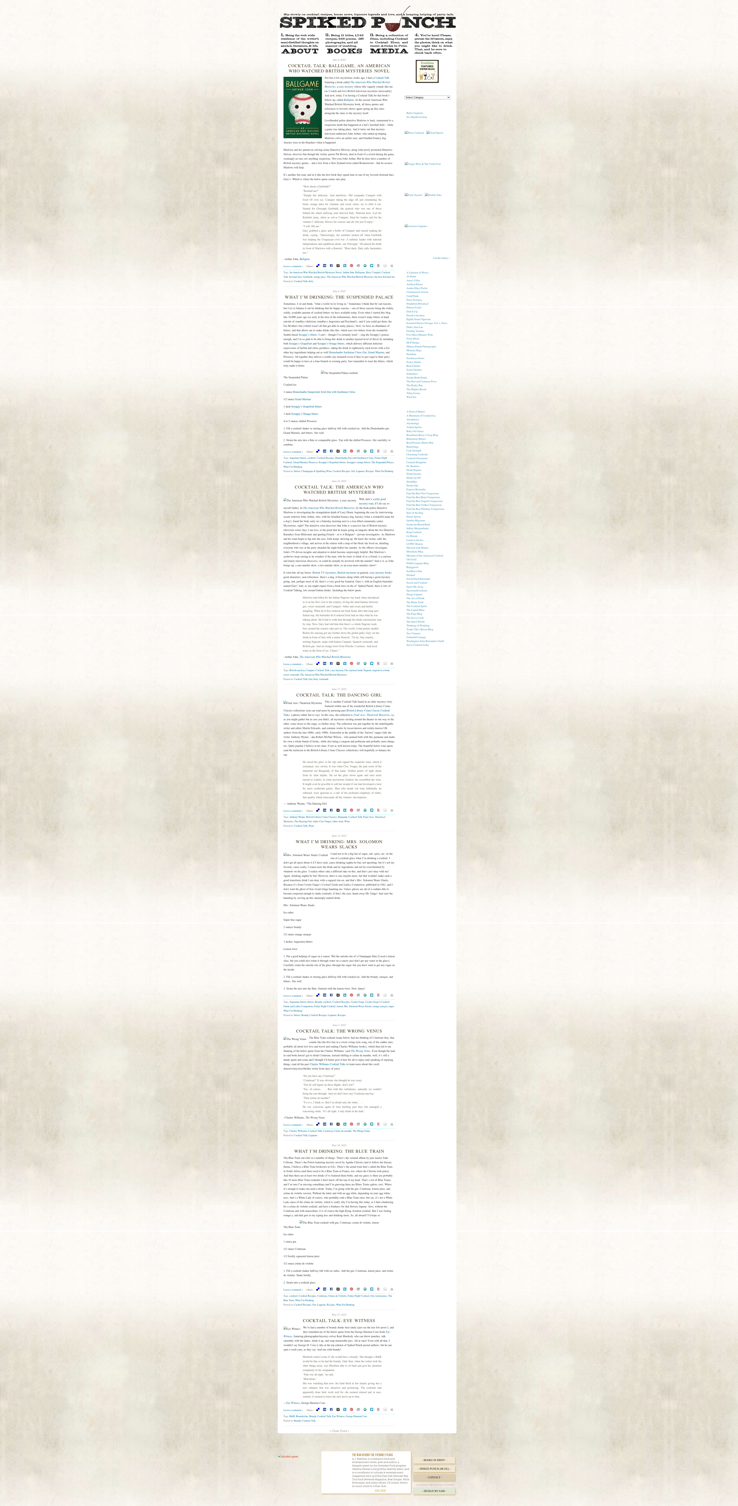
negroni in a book (380, 670)
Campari (376, 272)
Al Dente (411, 276)
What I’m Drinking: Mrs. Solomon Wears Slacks (339, 844)
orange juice (320, 276)
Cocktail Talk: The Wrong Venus (339, 1031)
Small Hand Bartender (418, 578)
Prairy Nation (413, 362)
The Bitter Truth (415, 602)
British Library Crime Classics (321, 817)
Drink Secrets (413, 473)
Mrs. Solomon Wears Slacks (357, 1006)
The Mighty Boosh (416, 389)
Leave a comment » (293, 266)
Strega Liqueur (414, 594)
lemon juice (381, 1295)
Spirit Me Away (414, 586)
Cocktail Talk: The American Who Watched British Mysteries (339, 489)
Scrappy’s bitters (308, 334)
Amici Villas (413, 280)
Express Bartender (416, 489)
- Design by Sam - (434, 1491)
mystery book (355, 670)
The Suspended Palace (382, 462)
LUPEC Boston (414, 544)
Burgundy (342, 817)
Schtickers (412, 373)
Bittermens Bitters (416, 438)
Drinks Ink (412, 485)
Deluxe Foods (413, 307)
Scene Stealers (414, 369)
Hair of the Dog (414, 512)
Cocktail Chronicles (417, 458)
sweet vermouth (291, 674)
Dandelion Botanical (417, 303)
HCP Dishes (412, 342)
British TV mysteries (324, 572)
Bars (368, 272)
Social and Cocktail (416, 582)
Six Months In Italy (416, 117)
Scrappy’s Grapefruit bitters (306, 406)
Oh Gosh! (411, 559)
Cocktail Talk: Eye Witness (339, 1320)
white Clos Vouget (322, 821)
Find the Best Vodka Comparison (424, 505)
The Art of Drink (415, 598)
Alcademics (412, 419)
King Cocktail (413, 532)
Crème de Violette (337, 1295)
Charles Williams (298, 1131)
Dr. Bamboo (412, 466)
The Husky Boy (414, 385)
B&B (292, 1416)
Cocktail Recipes (325, 457)
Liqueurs (360, 471)
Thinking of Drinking (418, 625)
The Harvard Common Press (421, 381)
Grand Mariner (303, 399)
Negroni (367, 670)
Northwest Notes (415, 358)
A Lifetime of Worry (417, 272)
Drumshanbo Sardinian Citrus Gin (348, 352)
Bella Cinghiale (414, 113)
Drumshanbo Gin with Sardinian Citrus (354, 457)
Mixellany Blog (414, 551)
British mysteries (347, 572)
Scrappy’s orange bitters (358, 462)
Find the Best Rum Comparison (423, 497)
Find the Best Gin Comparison (422, 493)
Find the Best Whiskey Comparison (425, 509)
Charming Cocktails (417, 454)
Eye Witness (293, 1403)
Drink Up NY (413, 477)
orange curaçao (380, 1006)
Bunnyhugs (412, 446)
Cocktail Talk (381, 77)
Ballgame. (349, 100)
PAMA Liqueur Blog (417, 563)
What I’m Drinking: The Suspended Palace (339, 297)
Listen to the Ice (414, 540)
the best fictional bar (385, 276)
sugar (391, 1006)
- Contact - (434, 1477)
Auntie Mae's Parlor (417, 288)
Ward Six (411, 397)
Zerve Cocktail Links (417, 645)
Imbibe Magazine (415, 520)
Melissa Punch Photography (421, 346)
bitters (297, 471)
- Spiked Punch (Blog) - (434, 1468)
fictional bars (295, 276)
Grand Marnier (376, 352)
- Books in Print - (434, 1460)
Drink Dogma (413, 470)
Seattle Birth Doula (416, 377)
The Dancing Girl (303, 821)
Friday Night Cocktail (325, 1006)
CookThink (412, 296)
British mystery (297, 670)
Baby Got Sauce (415, 431)
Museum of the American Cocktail (424, 555)
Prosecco (313, 462)
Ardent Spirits (414, 427)
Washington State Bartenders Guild (425, 641)
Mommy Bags (413, 350)
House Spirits (413, 516)
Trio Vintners (413, 633)
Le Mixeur (412, 536)
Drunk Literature (415, 315)
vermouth (323, 679)
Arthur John (348, 272)
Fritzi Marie (412, 338)
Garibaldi (307, 276)
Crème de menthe (343, 1131)
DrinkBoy (411, 481)
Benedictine (302, 1416)
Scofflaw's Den (414, 571)
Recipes (370, 471)
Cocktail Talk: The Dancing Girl (339, 695)
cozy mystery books (380, 572)
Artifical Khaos (414, 284)
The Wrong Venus (360, 1051)
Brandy (318, 1001)
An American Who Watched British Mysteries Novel (315, 272)
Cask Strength (413, 450)
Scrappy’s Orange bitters (330, 343)
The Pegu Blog (414, 613)
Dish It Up (412, 311)
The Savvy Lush (415, 617)
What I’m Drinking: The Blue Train (339, 1151)
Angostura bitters (297, 457)
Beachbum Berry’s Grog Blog (422, 435)
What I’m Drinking (292, 466)
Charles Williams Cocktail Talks (328, 1064)
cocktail (312, 457)
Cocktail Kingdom (416, 462)
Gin (353, 471)
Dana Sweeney (414, 299)
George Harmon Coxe (356, 1416)
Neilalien (411, 354)
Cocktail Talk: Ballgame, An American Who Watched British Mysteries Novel (339, 68)
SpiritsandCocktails (416, 590)
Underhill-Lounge (416, 637)
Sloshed (410, 575)
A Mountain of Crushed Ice (420, 415)
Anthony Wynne (297, 817)
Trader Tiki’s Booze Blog (419, 629)
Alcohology (412, 423)
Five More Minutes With (419, 334)
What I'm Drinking (384, 471)
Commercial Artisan (417, 292)
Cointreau (328, 1131)
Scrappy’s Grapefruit (300, 343)
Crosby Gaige (357, 1001)
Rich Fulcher (413, 366)
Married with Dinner (417, 547)
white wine (337, 821)
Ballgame (305, 259)
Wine (347, 821)
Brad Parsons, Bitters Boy (420, 442)
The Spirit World (415, 621)
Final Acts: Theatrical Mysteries (371, 715)
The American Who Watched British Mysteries (350, 276)
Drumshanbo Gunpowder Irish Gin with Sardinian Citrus (324, 392)
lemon (340, 1006)
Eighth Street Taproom (418, 319)
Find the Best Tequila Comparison (424, 501)
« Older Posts (338, 1431)
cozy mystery (346, 86)
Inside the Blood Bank (418, 524)
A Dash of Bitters (415, 411)
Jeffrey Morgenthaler (417, 528)
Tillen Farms (413, 393)
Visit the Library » (441, 257)
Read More (380, 1491)
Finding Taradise (415, 331)
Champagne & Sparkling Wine (316, 471)
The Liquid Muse (415, 610)
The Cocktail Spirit (416, 606)
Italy (311, 281)
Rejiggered (412, 567)
